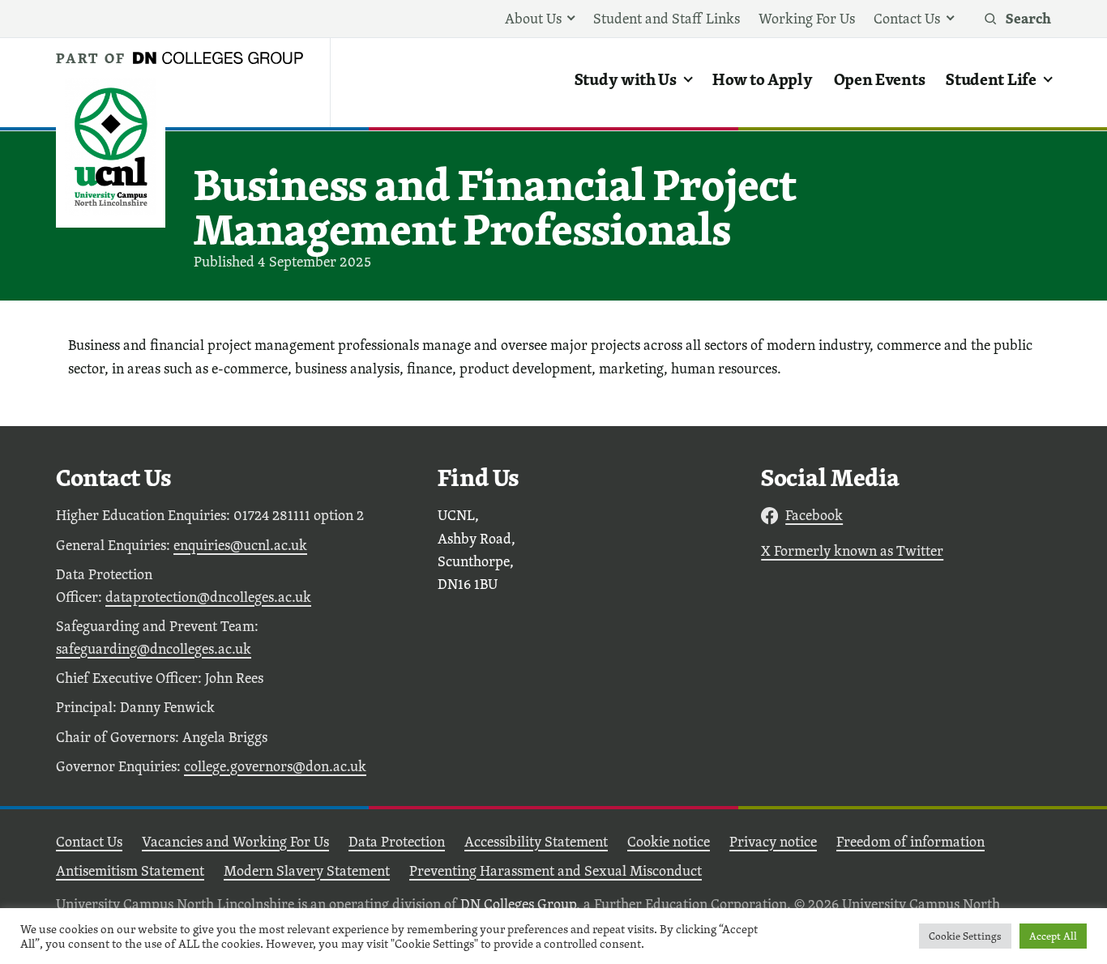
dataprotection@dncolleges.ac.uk (208, 597)
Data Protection (396, 841)
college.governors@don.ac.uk (275, 766)
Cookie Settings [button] (965, 936)
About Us (533, 18)
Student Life (991, 79)
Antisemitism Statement (130, 870)
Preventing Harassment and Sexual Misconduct (555, 870)
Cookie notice (668, 841)
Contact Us (907, 18)
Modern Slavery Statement (307, 870)
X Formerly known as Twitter (852, 550)
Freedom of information (910, 841)
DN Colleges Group (518, 904)
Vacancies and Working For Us (235, 841)
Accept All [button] (1053, 936)
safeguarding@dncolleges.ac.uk (153, 648)
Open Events (879, 79)
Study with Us (626, 79)
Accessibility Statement (536, 841)
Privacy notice (773, 841)
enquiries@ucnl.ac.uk (240, 545)
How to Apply (762, 79)
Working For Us (807, 18)
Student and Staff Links (666, 18)
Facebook (814, 515)
